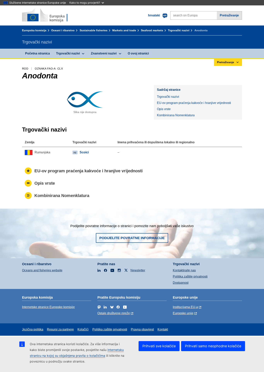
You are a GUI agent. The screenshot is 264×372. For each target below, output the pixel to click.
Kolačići (83, 329)
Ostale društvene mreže (113, 313)
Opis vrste (164, 109)
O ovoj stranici (138, 53)
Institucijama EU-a (185, 307)
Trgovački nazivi (178, 30)
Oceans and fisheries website (42, 270)
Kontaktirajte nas (184, 270)
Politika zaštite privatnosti (190, 276)
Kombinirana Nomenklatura (176, 115)
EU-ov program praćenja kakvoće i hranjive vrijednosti (194, 102)
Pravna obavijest (142, 329)
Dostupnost (180, 282)
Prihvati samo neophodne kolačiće (213, 346)
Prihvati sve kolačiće (159, 346)
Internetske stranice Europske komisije (48, 307)
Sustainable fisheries (93, 30)
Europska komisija (34, 30)
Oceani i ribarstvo (63, 30)
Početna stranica (37, 53)
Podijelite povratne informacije (132, 238)
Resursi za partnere (60, 329)
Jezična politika (32, 329)
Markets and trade (124, 30)
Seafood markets (152, 30)
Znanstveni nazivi (104, 53)
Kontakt (163, 329)
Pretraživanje (229, 15)
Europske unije (183, 313)
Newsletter (137, 270)
